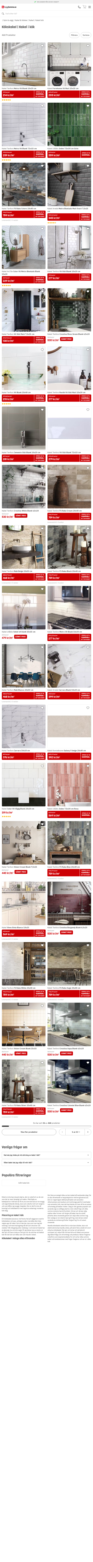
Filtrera (74, 35)
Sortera (86, 35)
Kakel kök (39, 20)
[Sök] (3, 13)
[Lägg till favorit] (42, 46)
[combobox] (75, 1132)
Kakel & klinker (21, 20)
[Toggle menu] (89, 7)
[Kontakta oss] (79, 7)
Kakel (31, 20)
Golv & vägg (8, 20)
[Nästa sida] (88, 1132)
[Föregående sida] (62, 1132)
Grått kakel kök (23, 1183)
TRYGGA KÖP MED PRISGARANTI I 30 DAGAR (48, 2)
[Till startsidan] (9, 7)
